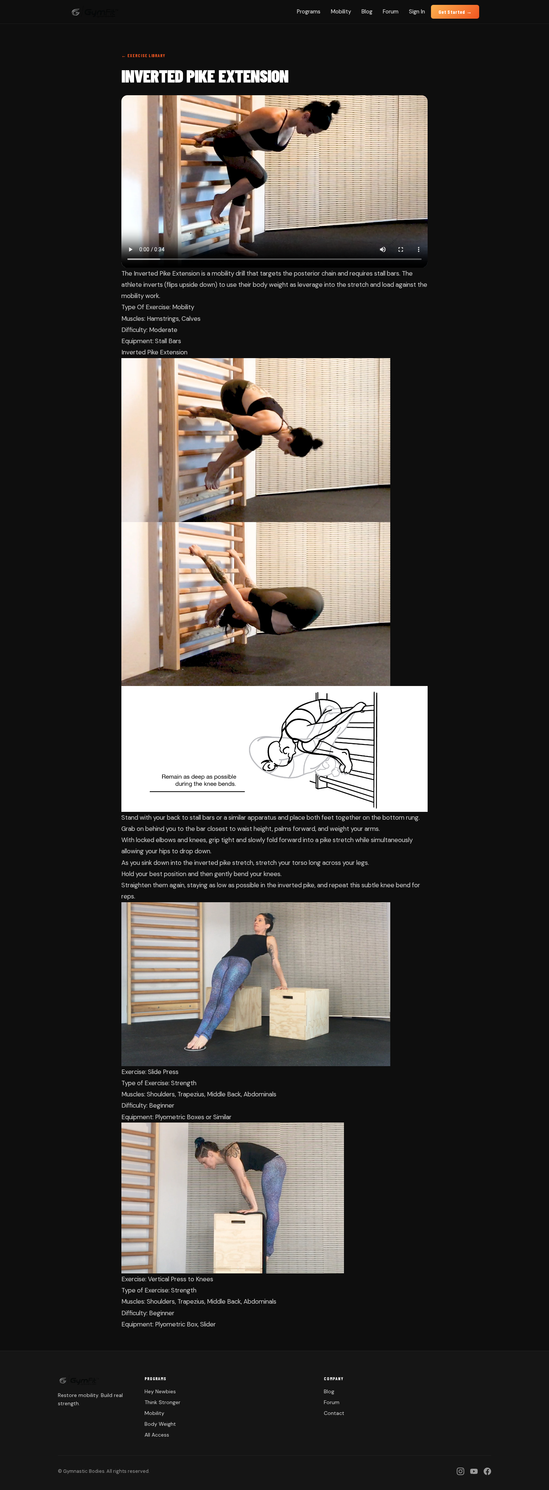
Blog (367, 11)
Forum (390, 11)
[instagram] (460, 1471)
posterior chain (315, 273)
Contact (334, 1413)
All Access (157, 1434)
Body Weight (160, 1424)
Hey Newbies (160, 1391)
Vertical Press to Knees (180, 1279)
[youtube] (474, 1471)
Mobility (341, 11)
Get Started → (455, 12)
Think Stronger (162, 1402)
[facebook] (487, 1471)
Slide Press (163, 1072)
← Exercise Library (143, 55)
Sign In (417, 11)
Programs (308, 11)
